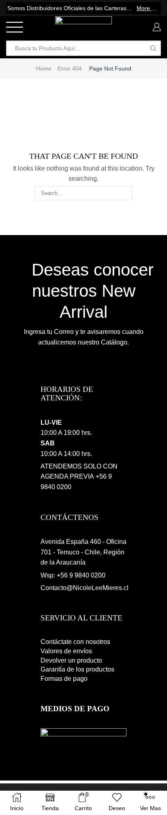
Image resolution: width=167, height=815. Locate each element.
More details (148, 8)
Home (43, 68)
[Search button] (153, 48)
